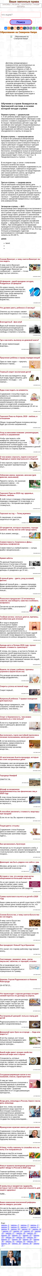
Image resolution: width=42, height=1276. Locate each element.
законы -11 (26, 1229)
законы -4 (34, 1225)
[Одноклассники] (9, 28)
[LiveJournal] (24, 28)
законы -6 (15, 1227)
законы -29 (27, 1239)
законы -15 (28, 1231)
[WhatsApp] (34, 28)
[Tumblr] (27, 28)
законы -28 (16, 1239)
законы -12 (36, 1229)
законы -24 (9, 1237)
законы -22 (27, 1235)
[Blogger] (15, 28)
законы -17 (9, 1233)
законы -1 (5, 1225)
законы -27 (5, 1239)
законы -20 (5, 1235)
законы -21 (16, 1235)
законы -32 (20, 1241)
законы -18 (20, 1233)
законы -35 (16, 1243)
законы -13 (6, 1231)
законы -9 (5, 1229)
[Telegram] (37, 28)
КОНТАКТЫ (27, 5)
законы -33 (31, 1241)
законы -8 (34, 1227)
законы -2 (15, 1225)
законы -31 (9, 1241)
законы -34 (5, 1243)
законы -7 (25, 1227)
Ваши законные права (25, 1)
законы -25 (20, 1237)
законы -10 (15, 1229)
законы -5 (5, 1227)
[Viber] (30, 28)
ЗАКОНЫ (6, 5)
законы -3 (25, 1225)
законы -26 (31, 1237)
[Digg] (18, 28)
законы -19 (31, 1233)
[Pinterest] (40, 28)
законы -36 (27, 1243)
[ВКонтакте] (5, 28)
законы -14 (17, 1231)
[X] (12, 28)
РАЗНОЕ (16, 5)
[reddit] (21, 28)
